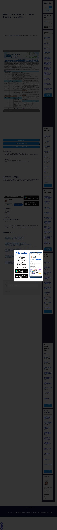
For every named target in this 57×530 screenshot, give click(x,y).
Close (41, 280)
